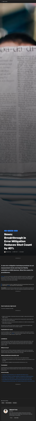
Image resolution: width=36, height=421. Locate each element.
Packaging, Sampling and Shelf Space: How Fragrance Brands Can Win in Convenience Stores (18, 381)
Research (2, 276)
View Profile (16, 417)
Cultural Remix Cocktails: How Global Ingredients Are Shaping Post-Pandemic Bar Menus (17, 376)
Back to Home (5, 1)
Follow (11, 417)
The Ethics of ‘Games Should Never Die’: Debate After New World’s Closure (15, 374)
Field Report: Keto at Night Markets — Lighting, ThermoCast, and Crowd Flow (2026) (17, 377)
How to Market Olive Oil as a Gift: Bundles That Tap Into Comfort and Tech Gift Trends (17, 379)
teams (13, 333)
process (8, 285)
